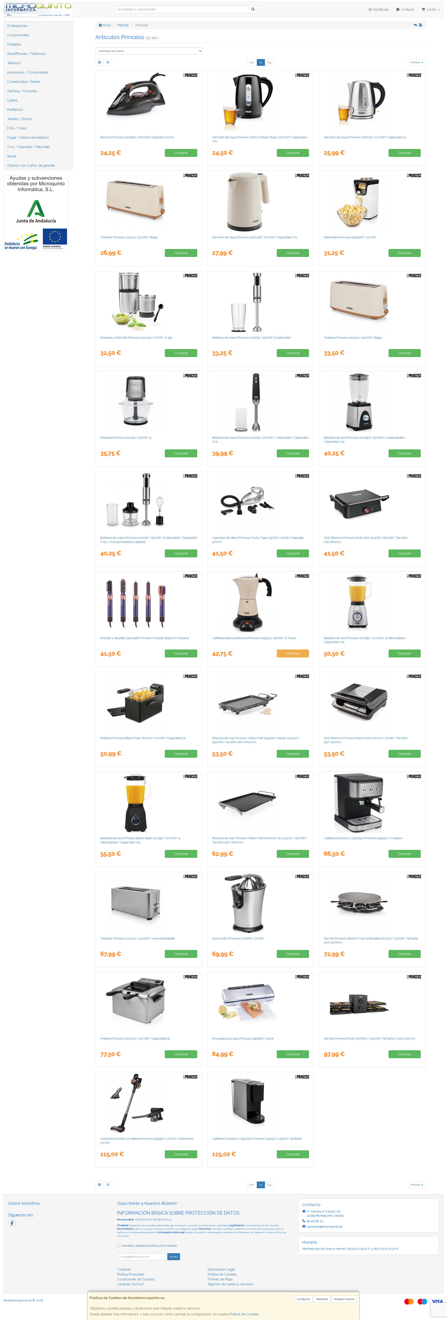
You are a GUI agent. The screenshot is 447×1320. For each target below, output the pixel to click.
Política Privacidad (130, 1274)
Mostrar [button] (416, 62)
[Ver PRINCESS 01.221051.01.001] (149, 402)
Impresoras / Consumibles (27, 72)
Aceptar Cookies (344, 1299)
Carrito (431, 9)
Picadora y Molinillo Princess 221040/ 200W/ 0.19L (136, 337)
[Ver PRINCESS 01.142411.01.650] (372, 302)
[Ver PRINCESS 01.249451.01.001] (260, 1103)
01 (260, 62)
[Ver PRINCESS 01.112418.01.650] (372, 502)
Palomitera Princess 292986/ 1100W (350, 237)
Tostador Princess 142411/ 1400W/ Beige (353, 337)
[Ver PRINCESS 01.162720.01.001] (372, 903)
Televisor (14, 63)
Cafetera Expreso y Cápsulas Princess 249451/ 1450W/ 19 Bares (257, 1138)
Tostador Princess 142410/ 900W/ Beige (129, 237)
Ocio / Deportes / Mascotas (28, 147)
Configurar (303, 1299)
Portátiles (14, 44)
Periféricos (15, 109)
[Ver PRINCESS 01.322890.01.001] (149, 102)
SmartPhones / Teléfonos (26, 54)
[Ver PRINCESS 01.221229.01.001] (260, 402)
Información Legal (221, 1269)
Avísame (293, 653)
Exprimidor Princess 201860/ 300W (238, 938)
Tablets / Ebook (19, 119)
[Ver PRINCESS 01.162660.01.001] (372, 1003)
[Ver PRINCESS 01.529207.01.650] (149, 603)
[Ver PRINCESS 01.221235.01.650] (260, 302)
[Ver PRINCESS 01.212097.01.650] (372, 402)
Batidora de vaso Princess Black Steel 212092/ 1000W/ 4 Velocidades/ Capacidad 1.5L (140, 840)
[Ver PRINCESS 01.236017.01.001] (260, 102)
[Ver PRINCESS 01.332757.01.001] (260, 502)
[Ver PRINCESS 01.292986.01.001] (372, 202)
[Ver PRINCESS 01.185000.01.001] (149, 1003)
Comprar (181, 153)
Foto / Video (17, 128)
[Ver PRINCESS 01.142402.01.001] (149, 903)
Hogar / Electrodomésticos (28, 137)
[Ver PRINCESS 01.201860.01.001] (260, 903)
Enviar (173, 1256)
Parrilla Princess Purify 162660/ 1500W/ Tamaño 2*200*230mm (369, 1038)
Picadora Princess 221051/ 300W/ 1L (126, 437)
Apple (11, 156)
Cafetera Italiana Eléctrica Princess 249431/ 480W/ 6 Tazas (254, 638)
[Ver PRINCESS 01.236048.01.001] (260, 202)
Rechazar (322, 1299)
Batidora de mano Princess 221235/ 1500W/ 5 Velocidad (251, 337)
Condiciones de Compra (135, 1279)
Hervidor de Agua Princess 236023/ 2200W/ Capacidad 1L (365, 137)
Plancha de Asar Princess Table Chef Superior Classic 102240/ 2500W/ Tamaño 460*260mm (256, 740)
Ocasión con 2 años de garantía (31, 165)
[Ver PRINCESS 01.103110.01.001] (260, 803)
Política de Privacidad (163, 1245)
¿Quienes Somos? (130, 1284)
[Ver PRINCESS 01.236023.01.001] (372, 102)
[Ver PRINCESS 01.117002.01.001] (372, 703)
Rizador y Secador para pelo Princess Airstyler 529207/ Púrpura (144, 638)
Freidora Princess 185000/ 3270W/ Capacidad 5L (135, 1038)
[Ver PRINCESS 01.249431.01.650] (260, 603)
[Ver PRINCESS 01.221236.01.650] (149, 502)
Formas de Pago (220, 1279)
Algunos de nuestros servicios (230, 1284)
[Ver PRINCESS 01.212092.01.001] (149, 803)
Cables (12, 100)
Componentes (18, 35)
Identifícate (380, 9)
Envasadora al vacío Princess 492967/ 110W (243, 1038)
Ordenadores (17, 26)
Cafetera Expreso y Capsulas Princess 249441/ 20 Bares (363, 838)
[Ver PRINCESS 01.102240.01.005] (260, 703)
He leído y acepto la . (149, 1245)
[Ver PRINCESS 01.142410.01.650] (149, 202)
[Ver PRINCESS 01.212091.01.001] (372, 603)
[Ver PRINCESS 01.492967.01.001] (260, 1003)
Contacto (407, 9)
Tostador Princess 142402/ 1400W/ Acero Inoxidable (137, 938)
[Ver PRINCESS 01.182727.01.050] (149, 703)
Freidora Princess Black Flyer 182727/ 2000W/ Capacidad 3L (143, 738)
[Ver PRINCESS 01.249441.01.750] (372, 803)
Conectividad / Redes (23, 82)
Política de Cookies (244, 1314)
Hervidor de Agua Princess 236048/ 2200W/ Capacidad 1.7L (255, 237)
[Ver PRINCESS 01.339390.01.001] (149, 1103)
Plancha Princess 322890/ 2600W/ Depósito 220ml (137, 137)
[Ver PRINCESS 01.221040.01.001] (149, 302)
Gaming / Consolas (22, 91)
